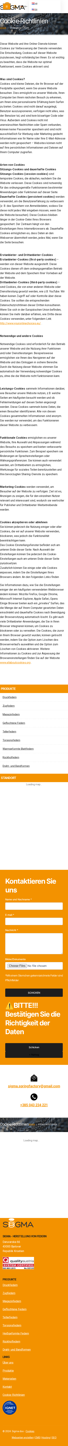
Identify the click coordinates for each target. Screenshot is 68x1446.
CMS (37, 1437)
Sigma (3, 28)
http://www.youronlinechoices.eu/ (20, 323)
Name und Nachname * (18, 899)
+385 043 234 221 (34, 1105)
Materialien (9, 1378)
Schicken (34, 992)
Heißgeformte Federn (16, 1333)
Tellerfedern (9, 731)
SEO (54, 1437)
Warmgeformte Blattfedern (18, 748)
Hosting (46, 1437)
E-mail (9, 914)
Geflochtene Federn (14, 723)
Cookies (30, 1431)
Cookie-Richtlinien (14, 1395)
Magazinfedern (11, 714)
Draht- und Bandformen (16, 766)
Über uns (8, 1362)
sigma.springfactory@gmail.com (34, 1086)
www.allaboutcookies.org (15, 662)
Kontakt (7, 1386)
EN (36, 9)
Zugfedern (9, 705)
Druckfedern (10, 697)
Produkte (8, 1370)
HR (36, 3)
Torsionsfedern (11, 740)
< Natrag (34, 1054)
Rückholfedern (11, 757)
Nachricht (11, 930)
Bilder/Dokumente (15, 959)
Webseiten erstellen (22, 1437)
